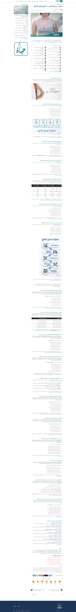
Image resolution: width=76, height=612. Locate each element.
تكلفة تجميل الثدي (41, 568)
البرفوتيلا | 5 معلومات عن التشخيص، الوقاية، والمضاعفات (21, 16)
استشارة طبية (56, 567)
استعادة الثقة (53, 567)
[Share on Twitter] (40, 10)
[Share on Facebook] (41, 10)
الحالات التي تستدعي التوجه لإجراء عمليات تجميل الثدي (54, 55)
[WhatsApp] (20, 1)
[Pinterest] (21, 1)
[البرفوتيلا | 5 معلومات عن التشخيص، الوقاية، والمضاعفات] (21, 9)
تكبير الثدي (45, 568)
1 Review (33, 594)
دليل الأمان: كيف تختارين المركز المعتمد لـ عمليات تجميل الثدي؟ (39, 66)
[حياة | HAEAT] (59, 1)
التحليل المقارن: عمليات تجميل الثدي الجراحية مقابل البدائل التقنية (40, 63)
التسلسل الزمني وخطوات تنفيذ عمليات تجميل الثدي (54, 63)
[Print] (33, 575)
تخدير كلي (60, 568)
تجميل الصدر (35, 567)
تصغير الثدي (51, 568)
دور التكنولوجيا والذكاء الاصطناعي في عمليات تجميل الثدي (55, 71)
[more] (23, 1)
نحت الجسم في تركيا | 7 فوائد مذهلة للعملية (54, 560)
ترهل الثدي (57, 568)
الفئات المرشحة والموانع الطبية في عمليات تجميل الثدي (54, 66)
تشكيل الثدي (54, 568)
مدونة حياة (38, 41)
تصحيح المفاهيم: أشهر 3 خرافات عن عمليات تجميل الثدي (40, 51)
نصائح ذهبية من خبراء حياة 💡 (40, 61)
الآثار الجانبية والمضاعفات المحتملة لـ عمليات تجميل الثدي (40, 48)
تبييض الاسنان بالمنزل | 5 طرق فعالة (55, 562)
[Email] (37, 10)
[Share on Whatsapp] (39, 10)
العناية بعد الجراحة (45, 567)
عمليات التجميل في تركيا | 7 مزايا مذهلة (55, 557)
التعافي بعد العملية (49, 567)
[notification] (19, 1)
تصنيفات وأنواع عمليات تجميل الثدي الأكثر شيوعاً (54, 50)
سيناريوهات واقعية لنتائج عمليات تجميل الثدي (39, 56)
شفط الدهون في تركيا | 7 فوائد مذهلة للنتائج (54, 559)
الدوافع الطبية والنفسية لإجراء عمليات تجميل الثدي (55, 52)
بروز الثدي (41, 567)
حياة (50, 81)
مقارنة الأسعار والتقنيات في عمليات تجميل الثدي (54, 58)
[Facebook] (22, 1)
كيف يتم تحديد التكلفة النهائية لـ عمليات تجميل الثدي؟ (39, 59)
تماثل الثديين (37, 568)
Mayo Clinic (40, 155)
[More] (35, 10)
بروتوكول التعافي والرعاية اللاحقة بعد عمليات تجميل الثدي (40, 53)
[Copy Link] (36, 10)
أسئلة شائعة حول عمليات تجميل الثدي (39, 68)
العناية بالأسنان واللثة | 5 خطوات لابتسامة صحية (53, 563)
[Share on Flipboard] (43, 575)
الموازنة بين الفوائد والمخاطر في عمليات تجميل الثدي (54, 69)
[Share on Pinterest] (41, 575)
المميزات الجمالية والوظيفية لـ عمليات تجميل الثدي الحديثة (55, 60)
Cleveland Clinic (53, 330)
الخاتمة (44, 69)
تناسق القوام (34, 568)
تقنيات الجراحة (48, 568)
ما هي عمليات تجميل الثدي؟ (56, 47)
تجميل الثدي (38, 567)
